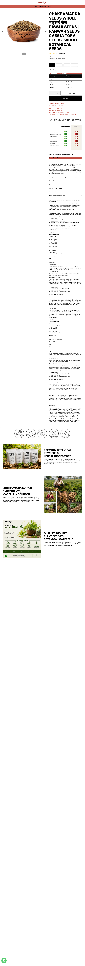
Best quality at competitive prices (57, 195)
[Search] (5, 2)
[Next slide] (46, 31)
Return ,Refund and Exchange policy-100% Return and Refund (63, 177)
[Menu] (2, 2)
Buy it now (65, 98)
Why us (50, 184)
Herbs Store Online (53, 192)
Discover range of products (55, 188)
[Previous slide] (2, 31)
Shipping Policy (52, 180)
